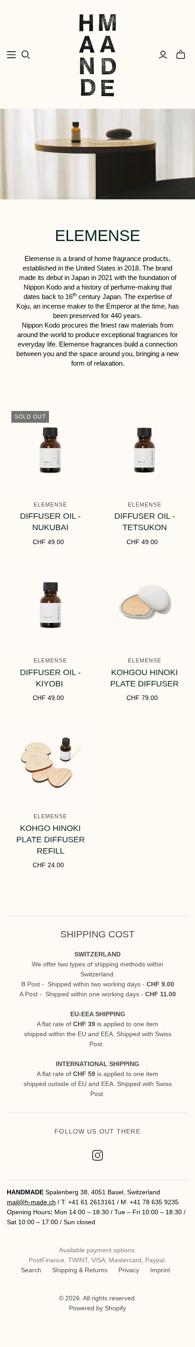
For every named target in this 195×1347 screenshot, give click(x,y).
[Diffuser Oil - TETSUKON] (145, 450)
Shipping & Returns (79, 1270)
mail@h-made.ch (31, 1202)
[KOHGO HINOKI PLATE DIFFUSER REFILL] (50, 762)
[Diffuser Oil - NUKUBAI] (50, 450)
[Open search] (25, 54)
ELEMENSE (50, 505)
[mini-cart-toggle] (180, 55)
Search (31, 1270)
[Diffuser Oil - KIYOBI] (50, 606)
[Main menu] (11, 54)
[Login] (163, 55)
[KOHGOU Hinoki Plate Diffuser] (145, 606)
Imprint (160, 1270)
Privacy (128, 1270)
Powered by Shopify (97, 1308)
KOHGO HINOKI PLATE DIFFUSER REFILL (50, 839)
